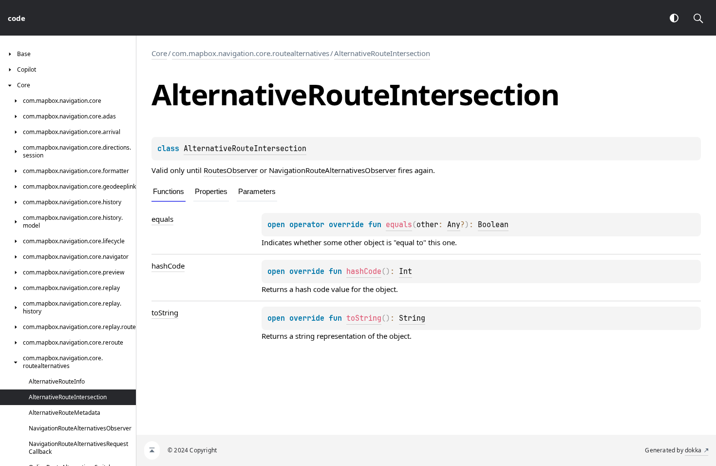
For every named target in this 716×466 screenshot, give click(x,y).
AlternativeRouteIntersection (382, 53)
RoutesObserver (231, 170)
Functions (168, 191)
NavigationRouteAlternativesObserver (332, 170)
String (412, 318)
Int (405, 271)
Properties (211, 191)
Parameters (257, 191)
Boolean (493, 225)
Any (453, 225)
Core (159, 53)
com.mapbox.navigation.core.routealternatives (250, 53)
